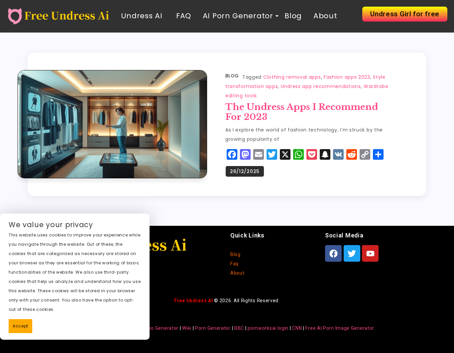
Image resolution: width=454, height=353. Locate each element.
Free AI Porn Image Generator (339, 328)
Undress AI (142, 16)
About (325, 16)
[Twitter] (352, 253)
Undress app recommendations (321, 86)
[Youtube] (370, 253)
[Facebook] (333, 253)
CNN (297, 328)
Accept (20, 326)
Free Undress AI (193, 300)
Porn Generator (213, 328)
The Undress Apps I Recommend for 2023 (301, 112)
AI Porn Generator (238, 16)
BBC (239, 328)
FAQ (182, 16)
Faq (234, 263)
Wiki (186, 328)
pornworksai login (268, 328)
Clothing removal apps (292, 77)
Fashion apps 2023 (347, 77)
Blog (293, 16)
